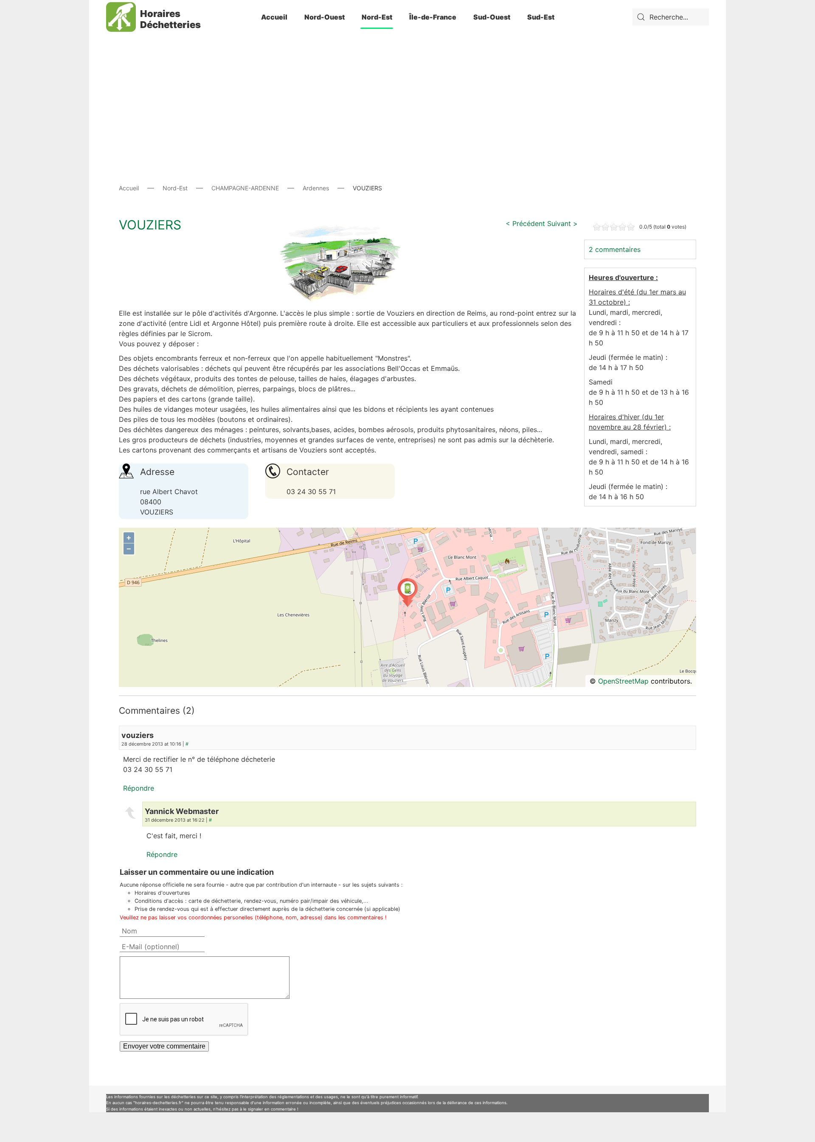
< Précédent (525, 223)
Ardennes (316, 188)
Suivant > (562, 223)
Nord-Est (377, 17)
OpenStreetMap (623, 681)
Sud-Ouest (491, 17)
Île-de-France (432, 17)
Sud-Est (540, 17)
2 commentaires (615, 249)
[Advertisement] (407, 93)
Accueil (274, 17)
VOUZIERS (150, 224)
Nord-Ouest (324, 17)
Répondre (138, 788)
